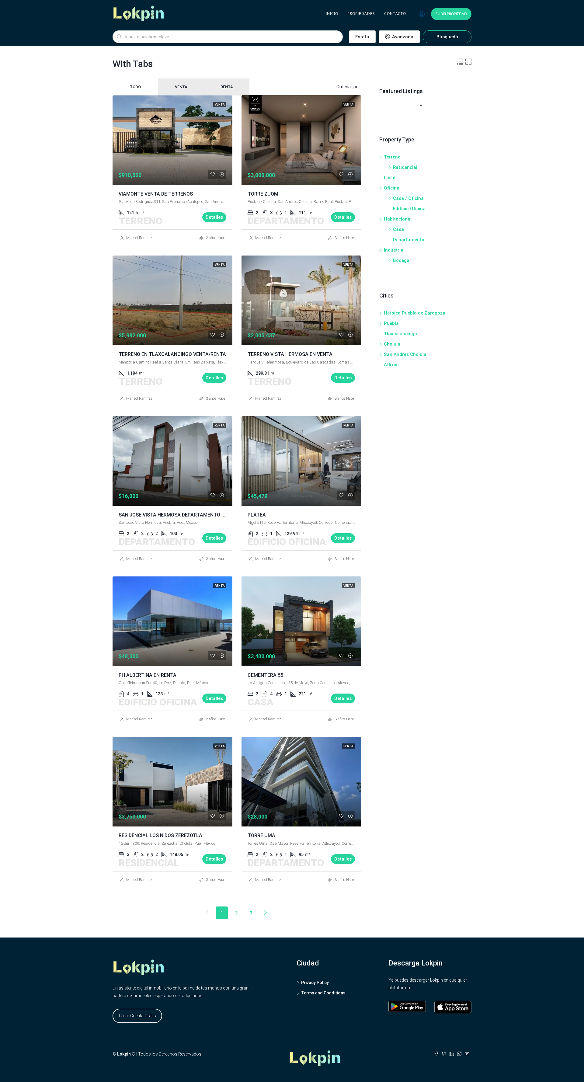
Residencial (405, 167)
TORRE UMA (261, 835)
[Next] (265, 912)
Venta (181, 87)
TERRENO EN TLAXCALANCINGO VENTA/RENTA (172, 354)
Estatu (362, 37)
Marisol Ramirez (139, 238)
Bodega (401, 260)
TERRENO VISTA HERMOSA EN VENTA (290, 354)
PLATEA (257, 515)
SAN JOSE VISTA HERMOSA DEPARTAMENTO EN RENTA (181, 515)
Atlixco (391, 364)
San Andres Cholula (405, 354)
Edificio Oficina (409, 208)
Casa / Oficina (408, 198)
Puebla (391, 323)
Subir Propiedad (451, 13)
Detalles (214, 217)
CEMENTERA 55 (265, 675)
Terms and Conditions (323, 992)
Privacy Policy (315, 982)
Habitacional (398, 219)
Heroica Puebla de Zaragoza (414, 313)
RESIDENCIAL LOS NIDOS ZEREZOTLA (160, 835)
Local (389, 177)
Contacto (395, 13)
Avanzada (402, 37)
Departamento (408, 239)
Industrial (394, 250)
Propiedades (361, 13)
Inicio (332, 13)
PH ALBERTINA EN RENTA (147, 675)
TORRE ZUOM (263, 194)
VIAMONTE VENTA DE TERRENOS (156, 194)
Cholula (392, 344)
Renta (227, 87)
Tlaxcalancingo (400, 333)
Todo (135, 87)
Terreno (392, 157)
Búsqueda (447, 37)
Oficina (391, 188)
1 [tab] (424, 108)
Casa (398, 229)
